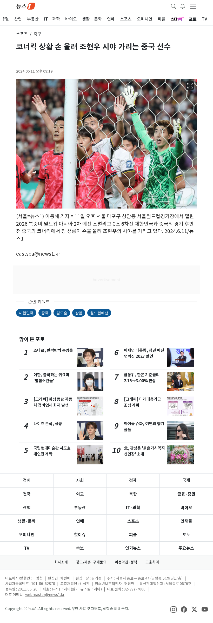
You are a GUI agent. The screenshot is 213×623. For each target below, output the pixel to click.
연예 (80, 521)
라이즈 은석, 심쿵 (48, 423)
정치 (27, 480)
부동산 (80, 507)
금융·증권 (186, 494)
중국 (45, 312)
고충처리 (152, 562)
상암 (78, 312)
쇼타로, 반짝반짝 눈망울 (53, 350)
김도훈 (61, 312)
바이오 (186, 507)
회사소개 (61, 562)
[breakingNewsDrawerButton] (182, 6)
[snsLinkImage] (173, 609)
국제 (186, 480)
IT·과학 (133, 507)
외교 (80, 494)
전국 (27, 494)
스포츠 (133, 521)
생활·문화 (27, 521)
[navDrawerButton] (193, 6)
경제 (133, 480)
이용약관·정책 (126, 562)
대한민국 (26, 312)
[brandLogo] (25, 5)
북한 (133, 494)
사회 (80, 480)
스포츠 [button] (22, 33)
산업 (27, 507)
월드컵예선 (99, 312)
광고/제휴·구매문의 (91, 562)
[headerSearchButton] (173, 6)
